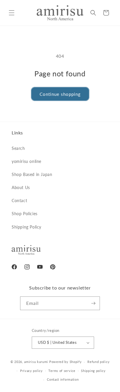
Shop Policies (25, 213)
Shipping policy (93, 371)
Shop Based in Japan (32, 174)
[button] (11, 12)
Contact (19, 200)
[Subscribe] (93, 303)
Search (18, 148)
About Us (21, 187)
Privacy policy (31, 371)
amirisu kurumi (36, 362)
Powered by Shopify (65, 362)
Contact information (63, 379)
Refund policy (98, 362)
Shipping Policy (26, 226)
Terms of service (61, 371)
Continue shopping (60, 94)
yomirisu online (26, 161)
